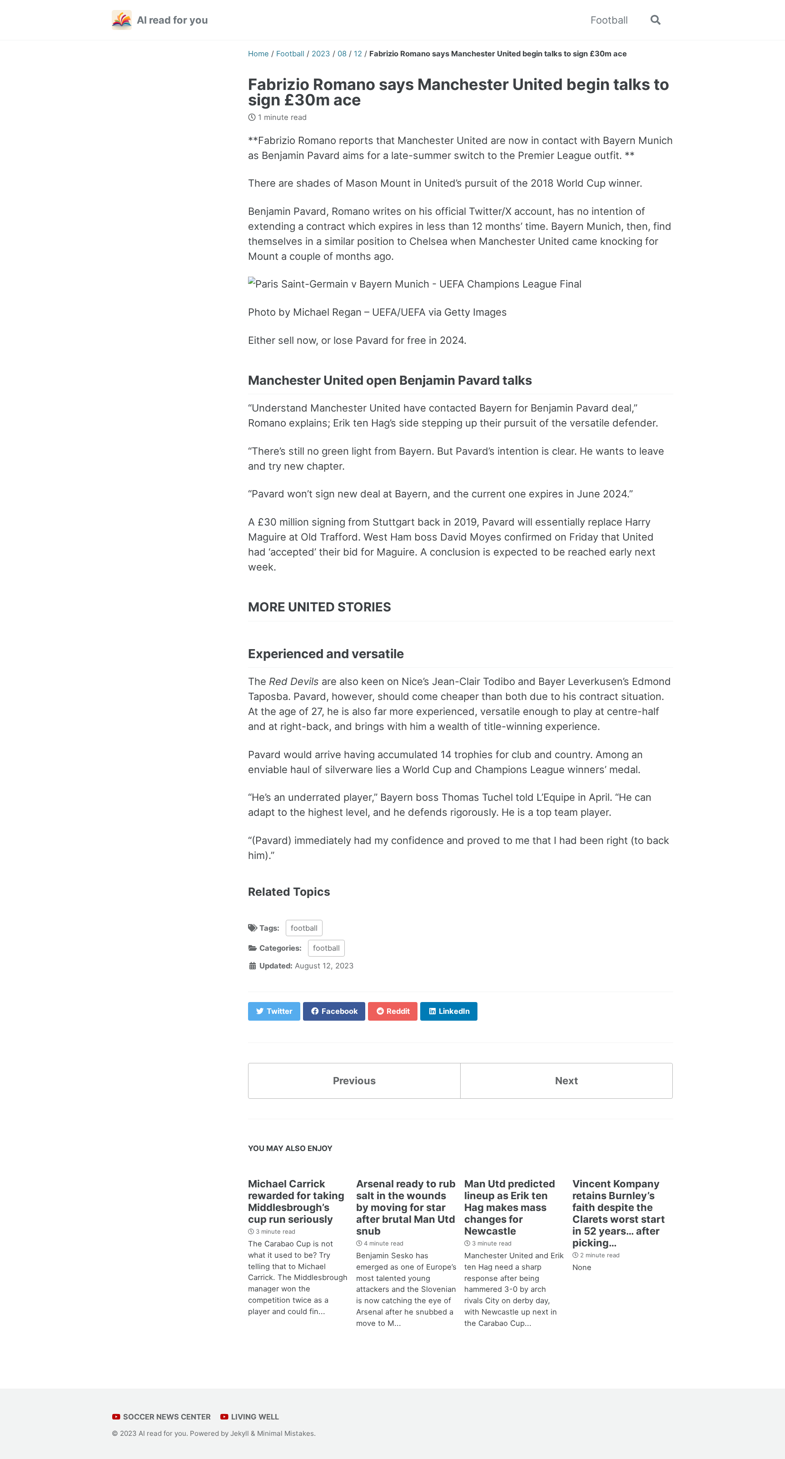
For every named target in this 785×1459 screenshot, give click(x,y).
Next (566, 1081)
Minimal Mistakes (285, 1433)
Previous (354, 1081)
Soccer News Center (166, 1416)
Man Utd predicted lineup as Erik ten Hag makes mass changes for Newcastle (509, 1207)
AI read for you (172, 20)
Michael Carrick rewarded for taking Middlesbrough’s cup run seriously (296, 1201)
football (304, 928)
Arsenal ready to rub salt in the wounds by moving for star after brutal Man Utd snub (406, 1207)
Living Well (254, 1416)
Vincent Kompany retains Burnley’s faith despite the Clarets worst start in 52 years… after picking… (618, 1213)
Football (609, 20)
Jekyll (239, 1433)
